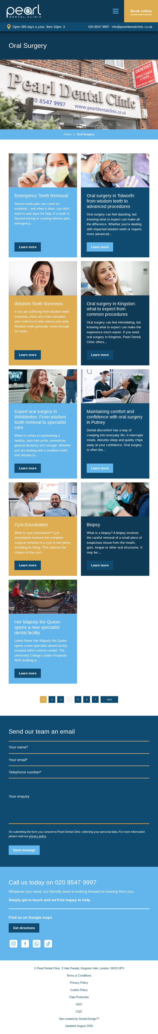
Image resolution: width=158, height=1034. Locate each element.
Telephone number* (25, 772)
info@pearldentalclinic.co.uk (132, 27)
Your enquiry (19, 796)
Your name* (18, 747)
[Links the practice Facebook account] (25, 944)
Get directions (24, 928)
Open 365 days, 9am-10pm (37, 27)
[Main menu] (115, 11)
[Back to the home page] (24, 11)
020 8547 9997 (98, 27)
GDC (79, 1004)
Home (67, 134)
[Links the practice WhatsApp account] (36, 944)
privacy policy (37, 836)
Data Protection (79, 997)
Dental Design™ (89, 1018)
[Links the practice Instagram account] (13, 944)
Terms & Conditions (79, 975)
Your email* (18, 760)
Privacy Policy (79, 982)
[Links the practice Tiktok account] (48, 944)
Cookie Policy (79, 990)
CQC (79, 1011)
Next (109, 699)
